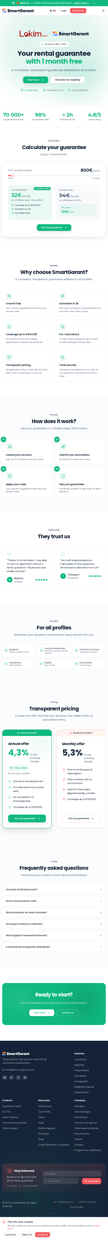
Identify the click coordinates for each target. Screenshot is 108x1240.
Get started (78, 10)
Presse (78, 1139)
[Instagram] (25, 1077)
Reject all (27, 1234)
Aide (40, 1122)
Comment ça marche (14, 1122)
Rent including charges (20, 170)
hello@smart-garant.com (20, 1069)
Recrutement (81, 1133)
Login (64, 10)
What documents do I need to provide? (26, 912)
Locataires (80, 1059)
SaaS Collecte (10, 1117)
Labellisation (81, 1092)
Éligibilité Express (84, 1087)
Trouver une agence (85, 1122)
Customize (10, 1234)
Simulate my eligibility (67, 79)
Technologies (10, 1128)
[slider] (12, 175)
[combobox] (72, 1173)
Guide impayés (46, 1128)
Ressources (45, 1106)
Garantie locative (11, 1106)
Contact (79, 1144)
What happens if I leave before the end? (26, 935)
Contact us (67, 1012)
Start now (33, 79)
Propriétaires (81, 1070)
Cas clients (44, 1111)
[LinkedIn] (4, 1077)
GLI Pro (6, 1111)
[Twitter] (11, 1077)
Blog (41, 1139)
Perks (41, 1117)
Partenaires (80, 1117)
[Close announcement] (94, 3)
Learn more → (81, 3)
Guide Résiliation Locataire (53, 1144)
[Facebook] (18, 1077)
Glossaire (43, 1133)
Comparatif (80, 1081)
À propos (79, 1106)
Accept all (42, 1234)
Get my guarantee (51, 227)
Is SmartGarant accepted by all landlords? (28, 947)
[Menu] (103, 10)
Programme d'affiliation (88, 1150)
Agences (79, 1065)
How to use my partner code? (21, 901)
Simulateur (80, 1076)
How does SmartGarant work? (21, 889)
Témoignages (82, 1111)
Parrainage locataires (86, 1128)
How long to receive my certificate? (24, 924)
